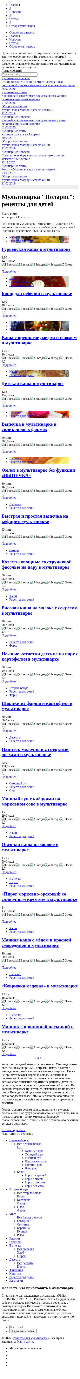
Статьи (14, 18)
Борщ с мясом (34, 1178)
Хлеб (20, 1252)
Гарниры (15, 1242)
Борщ (13, 278)
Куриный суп (34, 1150)
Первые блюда (19, 281)
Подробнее (9, 271)
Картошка (23, 1200)
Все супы (31, 1168)
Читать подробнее (13, 1130)
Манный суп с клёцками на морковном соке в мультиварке (34, 801)
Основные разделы (22, 32)
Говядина (23, 1221)
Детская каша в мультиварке (32, 383)
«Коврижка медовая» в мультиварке (40, 985)
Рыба (20, 1235)
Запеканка (16, 1270)
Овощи (14, 550)
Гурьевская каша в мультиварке (36, 249)
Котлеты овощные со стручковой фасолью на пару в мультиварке (37, 564)
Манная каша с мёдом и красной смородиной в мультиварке (36, 942)
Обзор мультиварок (22, 25)
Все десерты (25, 1263)
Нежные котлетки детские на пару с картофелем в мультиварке (40, 656)
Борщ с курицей (35, 1175)
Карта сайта (25, 1341)
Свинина (23, 1224)
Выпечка (15, 412)
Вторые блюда (18, 322)
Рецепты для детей (21, 241)
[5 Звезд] (66, 264)
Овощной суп (18, 783)
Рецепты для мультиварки (30, 1338)
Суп (12, 790)
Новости (15, 11)
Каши (13, 237)
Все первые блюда (29, 1143)
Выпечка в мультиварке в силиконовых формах (29, 427)
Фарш (13, 645)
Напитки (15, 1273)
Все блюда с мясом (29, 1217)
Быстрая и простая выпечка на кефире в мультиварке (35, 518)
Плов (20, 1207)
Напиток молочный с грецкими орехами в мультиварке (35, 752)
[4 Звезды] (52, 264)
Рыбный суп (33, 1157)
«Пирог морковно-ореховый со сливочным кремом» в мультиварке (39, 896)
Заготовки (16, 1280)
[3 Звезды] (37, 264)
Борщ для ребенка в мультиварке (37, 293)
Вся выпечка (25, 1249)
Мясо (12, 1214)
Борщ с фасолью (35, 1182)
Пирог (13, 882)
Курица (22, 1231)
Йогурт (22, 1266)
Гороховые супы (36, 1161)
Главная (14, 4)
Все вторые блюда (29, 1193)
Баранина (23, 1228)
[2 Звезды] (23, 264)
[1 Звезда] (9, 264)
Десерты (15, 737)
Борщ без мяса (34, 1186)
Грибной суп (33, 1164)
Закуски (14, 1238)
